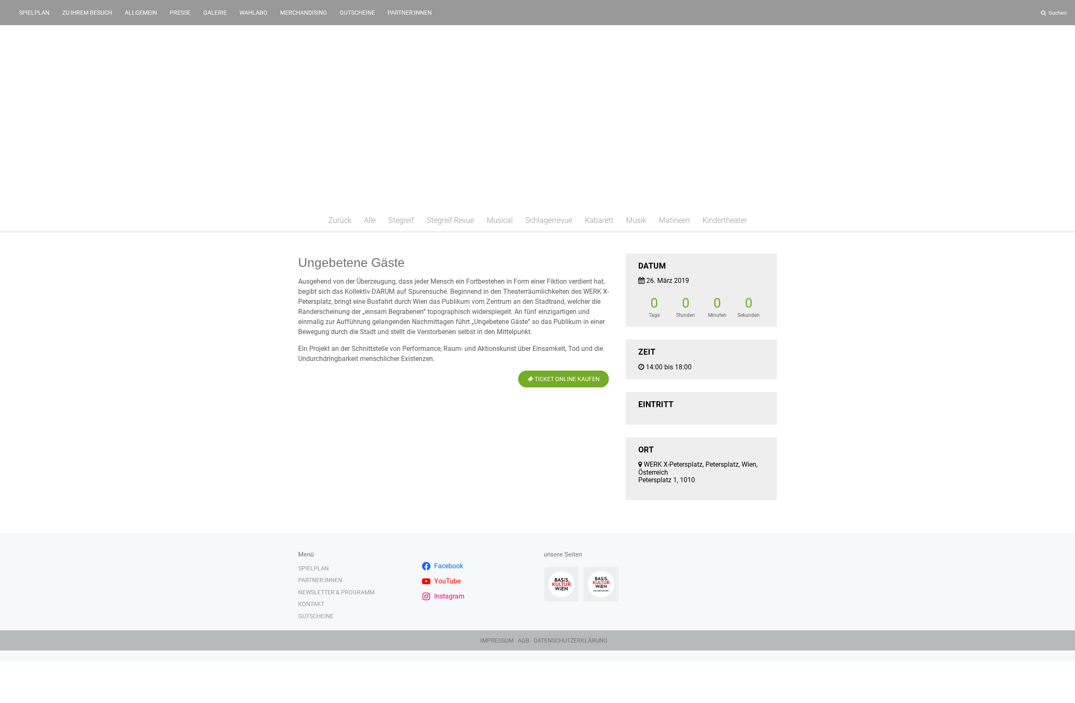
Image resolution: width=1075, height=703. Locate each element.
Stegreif (401, 220)
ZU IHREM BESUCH (87, 12)
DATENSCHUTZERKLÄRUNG (571, 640)
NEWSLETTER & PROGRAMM (336, 592)
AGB (524, 640)
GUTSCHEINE (357, 12)
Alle (370, 220)
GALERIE (215, 12)
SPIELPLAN (34, 12)
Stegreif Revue (450, 220)
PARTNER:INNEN (410, 12)
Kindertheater (725, 220)
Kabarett (599, 220)
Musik (636, 220)
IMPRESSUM (497, 640)
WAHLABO (253, 12)
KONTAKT (311, 604)
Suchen (1057, 13)
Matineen (674, 220)
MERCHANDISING (303, 12)
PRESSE (180, 12)
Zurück (339, 220)
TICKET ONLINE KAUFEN (566, 379)
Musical (500, 220)
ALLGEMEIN (141, 12)
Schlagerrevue (548, 220)
